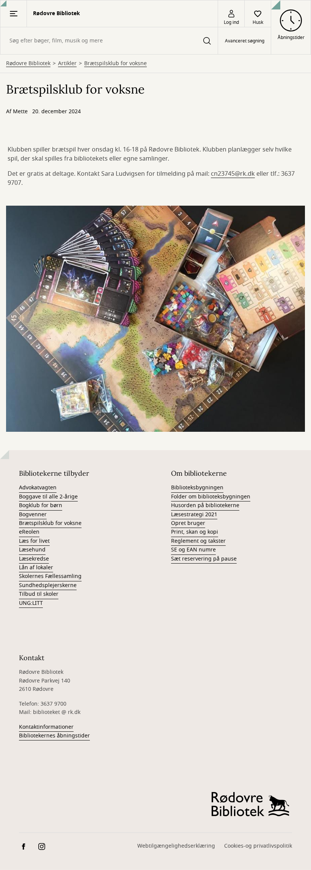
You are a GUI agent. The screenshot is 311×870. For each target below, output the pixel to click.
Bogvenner (33, 515)
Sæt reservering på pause (204, 559)
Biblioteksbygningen (197, 488)
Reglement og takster (198, 541)
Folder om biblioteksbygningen (210, 497)
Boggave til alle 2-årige (48, 497)
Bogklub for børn (40, 505)
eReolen (29, 532)
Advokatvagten (38, 488)
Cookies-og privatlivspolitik (258, 846)
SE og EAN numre (193, 550)
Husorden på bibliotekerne (205, 505)
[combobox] (109, 40)
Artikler (67, 64)
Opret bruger (188, 523)
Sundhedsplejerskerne (48, 585)
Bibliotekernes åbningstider (54, 736)
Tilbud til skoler (38, 594)
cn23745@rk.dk (233, 173)
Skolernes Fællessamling (50, 576)
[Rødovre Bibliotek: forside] (250, 804)
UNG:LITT (31, 603)
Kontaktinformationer (46, 727)
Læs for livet (34, 541)
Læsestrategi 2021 (194, 515)
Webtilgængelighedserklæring (176, 846)
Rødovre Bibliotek (28, 64)
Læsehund (32, 550)
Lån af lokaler (36, 568)
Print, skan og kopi (194, 532)
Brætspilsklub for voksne (115, 64)
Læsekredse (34, 559)
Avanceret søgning (244, 40)
